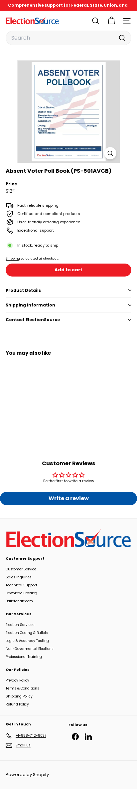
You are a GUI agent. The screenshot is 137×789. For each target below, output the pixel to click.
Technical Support (21, 585)
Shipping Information (30, 305)
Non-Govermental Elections (30, 648)
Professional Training (24, 656)
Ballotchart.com (19, 601)
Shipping (13, 258)
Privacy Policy (17, 680)
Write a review (69, 498)
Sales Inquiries (19, 577)
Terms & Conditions (22, 688)
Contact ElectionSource (33, 319)
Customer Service (21, 569)
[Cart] (111, 21)
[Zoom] (110, 153)
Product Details (23, 290)
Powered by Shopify (27, 774)
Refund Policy (17, 704)
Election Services (20, 624)
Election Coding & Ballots (27, 632)
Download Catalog (21, 593)
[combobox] (68, 38)
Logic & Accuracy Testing (27, 640)
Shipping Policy (19, 696)
